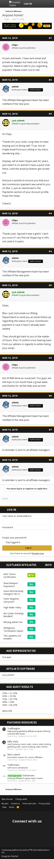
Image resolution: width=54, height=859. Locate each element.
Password (7, 527)
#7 (50, 429)
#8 (50, 459)
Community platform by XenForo (26, 851)
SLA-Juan (6, 657)
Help (4, 807)
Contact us (15, 803)
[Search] (42, 4)
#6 (50, 357)
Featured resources (22, 722)
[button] (4, 4)
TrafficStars (13, 764)
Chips (6, 19)
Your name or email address (16, 515)
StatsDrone (21, 775)
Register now (38, 553)
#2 (50, 79)
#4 (50, 213)
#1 (50, 37)
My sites (5, 803)
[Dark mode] (50, 5)
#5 (50, 285)
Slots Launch (13, 754)
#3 (50, 113)
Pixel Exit (14, 856)
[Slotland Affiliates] (27, 28)
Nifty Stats (12, 741)
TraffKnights (13, 728)
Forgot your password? (14, 537)
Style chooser (7, 799)
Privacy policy (44, 803)
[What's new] (36, 4)
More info (7, 710)
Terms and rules (29, 803)
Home (11, 807)
